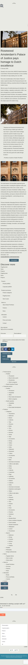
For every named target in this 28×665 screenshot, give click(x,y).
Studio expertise (10, 401)
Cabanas (11, 482)
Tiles (10, 428)
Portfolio (8, 373)
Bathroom (11, 415)
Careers (5, 317)
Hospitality (11, 392)
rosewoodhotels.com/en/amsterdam (10, 256)
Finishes (11, 512)
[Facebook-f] (5, 349)
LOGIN (1, 597)
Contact (4, 323)
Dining (10, 440)
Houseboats (12, 530)
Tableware (11, 449)
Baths (10, 426)
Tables (10, 443)
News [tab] (2, 269)
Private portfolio (6, 283)
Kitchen (11, 430)
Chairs (10, 445)
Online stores (9, 560)
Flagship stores (6, 295)
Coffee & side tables (14, 463)
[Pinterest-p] (2, 349)
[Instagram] (9, 349)
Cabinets (11, 419)
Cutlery (10, 453)
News (4, 311)
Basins (10, 417)
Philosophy (9, 549)
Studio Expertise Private (12, 384)
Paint (10, 507)
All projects (11, 376)
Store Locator (9, 558)
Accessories (12, 438)
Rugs (10, 474)
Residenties (12, 380)
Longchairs (11, 472)
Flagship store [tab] (4, 267)
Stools (10, 434)
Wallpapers (11, 526)
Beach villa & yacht (13, 378)
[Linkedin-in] (12, 349)
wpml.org (12, 655)
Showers (11, 424)
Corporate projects (7, 386)
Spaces (8, 533)
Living (10, 457)
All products (12, 413)
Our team (8, 566)
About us (5, 562)
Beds (10, 459)
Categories (8, 411)
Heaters (11, 503)
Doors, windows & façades (15, 520)
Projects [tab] (3, 271)
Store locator (6, 298)
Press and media (7, 320)
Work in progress (13, 382)
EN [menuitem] (17, 650)
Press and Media (10, 577)
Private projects (7, 371)
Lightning (11, 476)
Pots (10, 505)
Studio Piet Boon (10, 564)
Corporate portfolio (7, 286)
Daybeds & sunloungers (14, 489)
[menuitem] (12, 594)
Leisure (10, 528)
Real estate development (15, 396)
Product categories (7, 292)
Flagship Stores (10, 556)
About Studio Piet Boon (8, 304)
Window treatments (13, 524)
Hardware (11, 514)
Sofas (10, 447)
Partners (5, 307)
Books (7, 574)
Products (5, 409)
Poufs (10, 468)
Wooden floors (12, 518)
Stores (5, 553)
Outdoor (11, 480)
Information (6, 572)
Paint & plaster (12, 522)
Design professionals (11, 551)
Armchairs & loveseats (14, 461)
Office (10, 394)
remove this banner (18, 657)
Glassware (11, 451)
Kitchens (11, 432)
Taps (10, 422)
